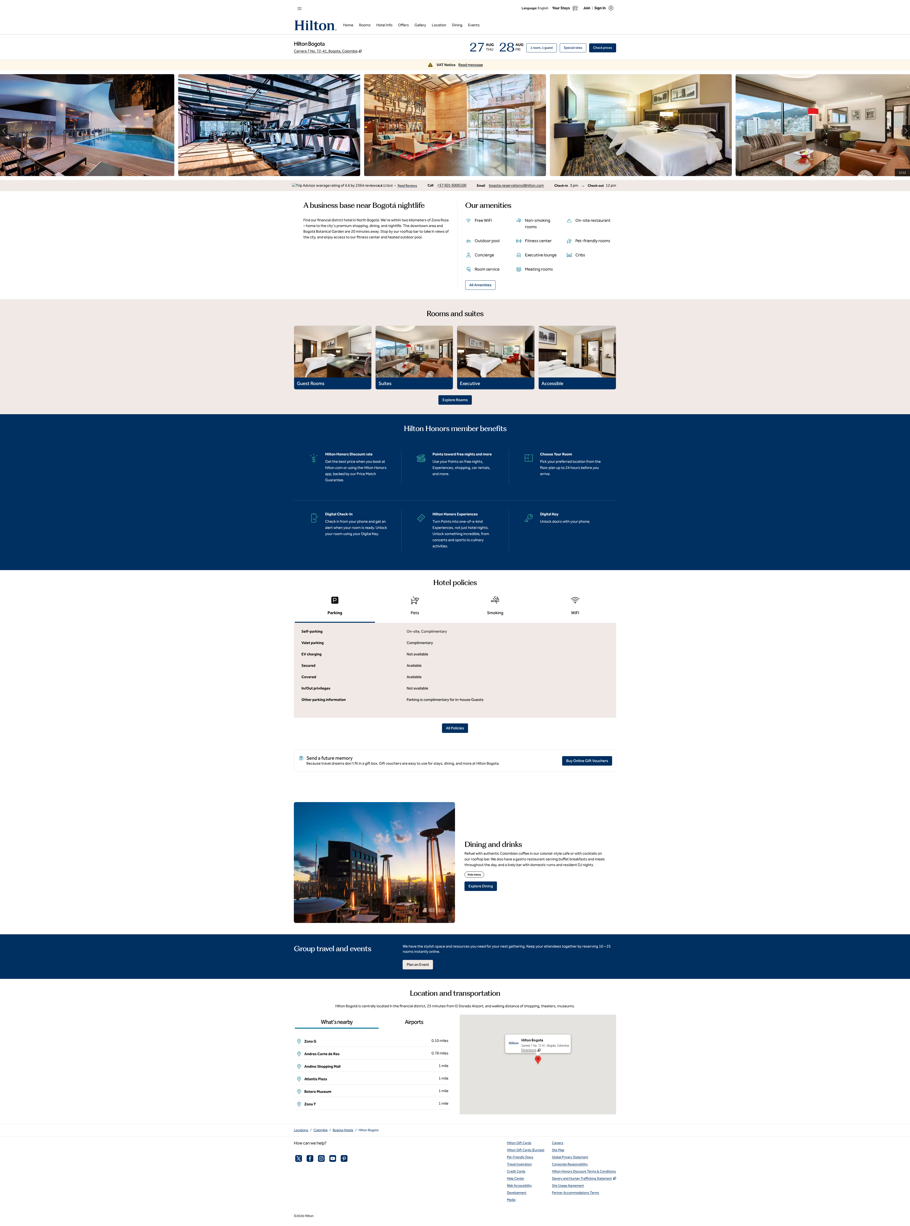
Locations (301, 1130)
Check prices (604, 47)
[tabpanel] (455, 670)
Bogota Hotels (343, 1130)
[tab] (335, 608)
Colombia (321, 1130)
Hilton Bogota (368, 1130)
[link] (451, 185)
